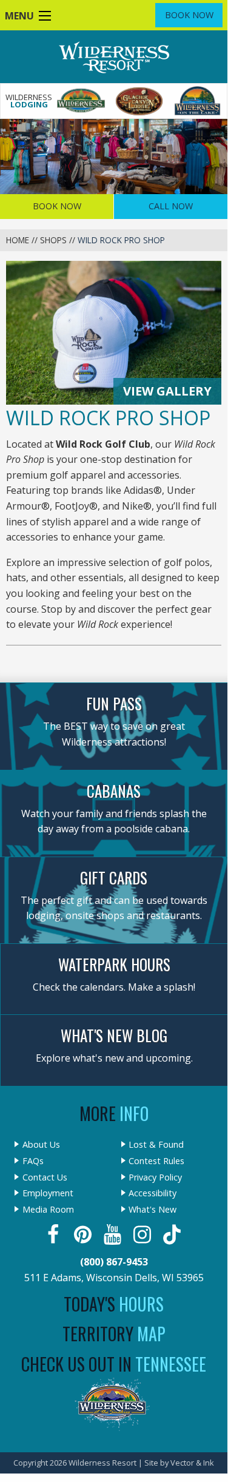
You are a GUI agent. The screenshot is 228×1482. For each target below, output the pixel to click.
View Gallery (167, 391)
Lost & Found (156, 1144)
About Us (41, 1144)
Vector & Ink (192, 1462)
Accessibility (152, 1193)
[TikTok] (173, 1234)
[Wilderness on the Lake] (197, 101)
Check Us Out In (113, 1364)
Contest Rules (156, 1161)
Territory (114, 1333)
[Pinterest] (84, 1234)
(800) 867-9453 (114, 1261)
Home (17, 240)
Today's (114, 1304)
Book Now (189, 15)
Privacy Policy (155, 1177)
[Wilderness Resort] (81, 101)
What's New (152, 1209)
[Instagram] (143, 1234)
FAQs (33, 1161)
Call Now (171, 206)
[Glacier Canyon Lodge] (139, 101)
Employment (47, 1193)
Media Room (48, 1209)
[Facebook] (54, 1234)
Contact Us (44, 1177)
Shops (53, 240)
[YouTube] (113, 1234)
